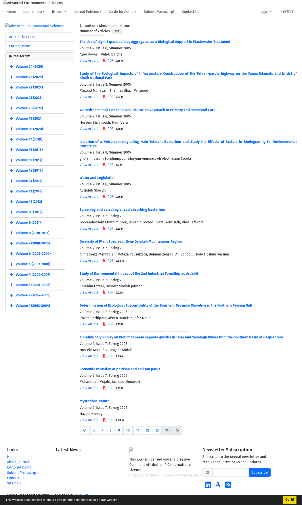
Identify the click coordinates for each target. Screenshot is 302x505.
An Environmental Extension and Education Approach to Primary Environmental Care (147, 110)
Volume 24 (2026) (29, 67)
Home (11, 12)
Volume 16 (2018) (29, 150)
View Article (89, 60)
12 (147, 430)
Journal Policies (86, 12)
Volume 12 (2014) (29, 191)
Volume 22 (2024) (29, 87)
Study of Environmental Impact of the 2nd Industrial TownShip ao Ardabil (139, 273)
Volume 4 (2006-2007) (33, 275)
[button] (119, 500)
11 (137, 430)
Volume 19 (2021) (29, 119)
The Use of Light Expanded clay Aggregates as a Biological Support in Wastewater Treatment (155, 42)
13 (157, 430)
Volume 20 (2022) (29, 108)
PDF (115, 60)
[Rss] (228, 486)
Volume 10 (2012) (29, 212)
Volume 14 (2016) (29, 171)
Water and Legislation (97, 178)
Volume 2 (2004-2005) (33, 295)
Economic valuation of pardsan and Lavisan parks (120, 369)
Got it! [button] (289, 499)
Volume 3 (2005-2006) (33, 285)
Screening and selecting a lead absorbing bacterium (122, 209)
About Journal (18, 462)
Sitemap (14, 483)
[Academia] (218, 486)
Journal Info (32, 12)
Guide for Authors (122, 12)
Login (264, 12)
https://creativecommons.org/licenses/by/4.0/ (168, 475)
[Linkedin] (208, 486)
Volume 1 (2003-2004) (33, 306)
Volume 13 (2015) (29, 181)
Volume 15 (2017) (29, 160)
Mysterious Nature (94, 401)
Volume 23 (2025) (29, 77)
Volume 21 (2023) (29, 98)
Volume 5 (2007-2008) (33, 264)
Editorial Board (19, 467)
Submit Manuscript (159, 12)
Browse (57, 12)
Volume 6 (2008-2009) (33, 254)
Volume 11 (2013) (29, 202)
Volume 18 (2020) (29, 129)
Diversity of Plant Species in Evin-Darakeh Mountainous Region (131, 241)
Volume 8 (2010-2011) (32, 233)
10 (128, 430)
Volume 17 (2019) (29, 139)
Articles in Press (21, 37)
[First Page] (85, 430)
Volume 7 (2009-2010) (33, 243)
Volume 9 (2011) (28, 223)
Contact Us (190, 12)
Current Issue (19, 46)
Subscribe (260, 472)
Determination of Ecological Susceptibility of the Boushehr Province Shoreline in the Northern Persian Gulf (166, 305)
